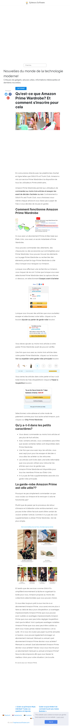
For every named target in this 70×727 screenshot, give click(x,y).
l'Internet (21, 88)
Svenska (28, 715)
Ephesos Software (37, 2)
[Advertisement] (35, 21)
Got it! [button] (51, 722)
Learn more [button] (60, 717)
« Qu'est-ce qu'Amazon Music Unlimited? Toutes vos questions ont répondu (25, 709)
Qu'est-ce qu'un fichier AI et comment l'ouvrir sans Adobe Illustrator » (49, 709)
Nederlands (18, 715)
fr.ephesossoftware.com (21, 722)
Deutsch (7, 715)
